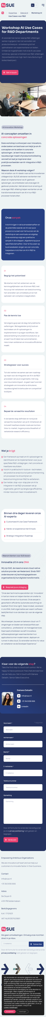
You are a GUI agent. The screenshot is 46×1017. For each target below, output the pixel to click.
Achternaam (9, 737)
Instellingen (22, 1011)
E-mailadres (9, 766)
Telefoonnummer (10, 781)
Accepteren (10, 1011)
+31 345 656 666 (8, 883)
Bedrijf (6, 752)
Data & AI (24, 13)
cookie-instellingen (10, 1007)
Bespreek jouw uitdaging (16, 587)
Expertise (13, 13)
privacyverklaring (17, 831)
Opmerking (8, 795)
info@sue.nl (6, 878)
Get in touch (11, 72)
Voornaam (8, 723)
